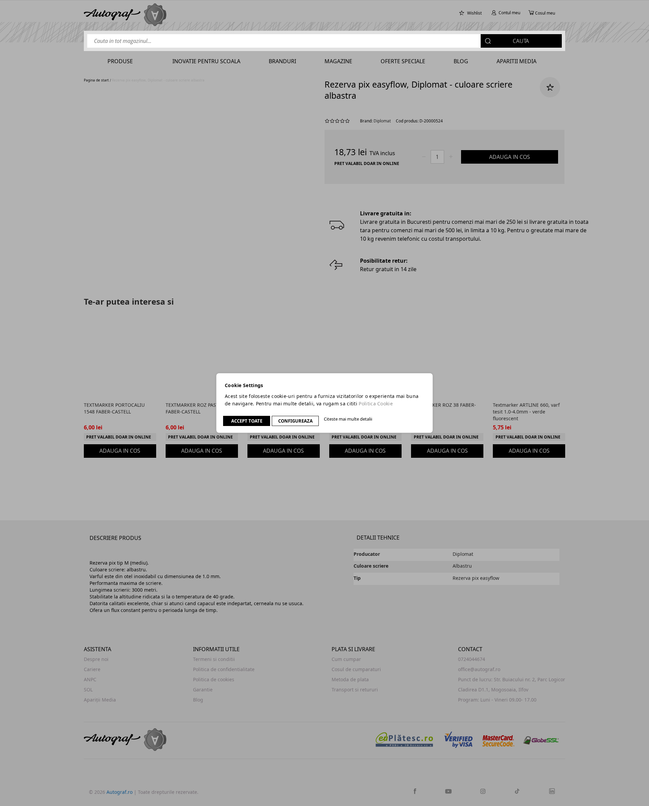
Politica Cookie (376, 403)
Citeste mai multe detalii (348, 419)
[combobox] (324, 41)
